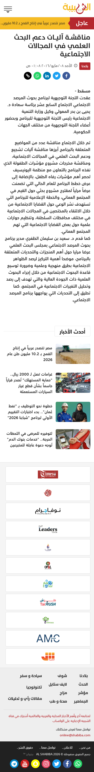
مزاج (63, 693)
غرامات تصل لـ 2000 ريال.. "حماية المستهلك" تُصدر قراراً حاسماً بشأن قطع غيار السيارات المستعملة (29, 382)
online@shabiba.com (75, 735)
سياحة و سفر (31, 676)
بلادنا (84, 66)
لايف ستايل (58, 684)
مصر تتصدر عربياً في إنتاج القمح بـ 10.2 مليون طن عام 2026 (32, 23)
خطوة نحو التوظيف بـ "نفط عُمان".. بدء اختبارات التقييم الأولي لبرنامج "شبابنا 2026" (29, 411)
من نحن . (84, 747)
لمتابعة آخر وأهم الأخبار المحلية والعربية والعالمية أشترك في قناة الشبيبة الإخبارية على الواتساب (49, 718)
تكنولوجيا (34, 687)
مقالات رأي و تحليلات (25, 699)
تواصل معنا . (47, 747)
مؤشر (83, 693)
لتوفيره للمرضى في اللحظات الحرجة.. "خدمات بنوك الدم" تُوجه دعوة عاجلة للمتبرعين (29, 439)
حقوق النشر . (25, 747)
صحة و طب (58, 701)
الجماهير (81, 701)
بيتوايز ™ (28, 754)
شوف (62, 676)
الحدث (83, 684)
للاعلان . (67, 747)
